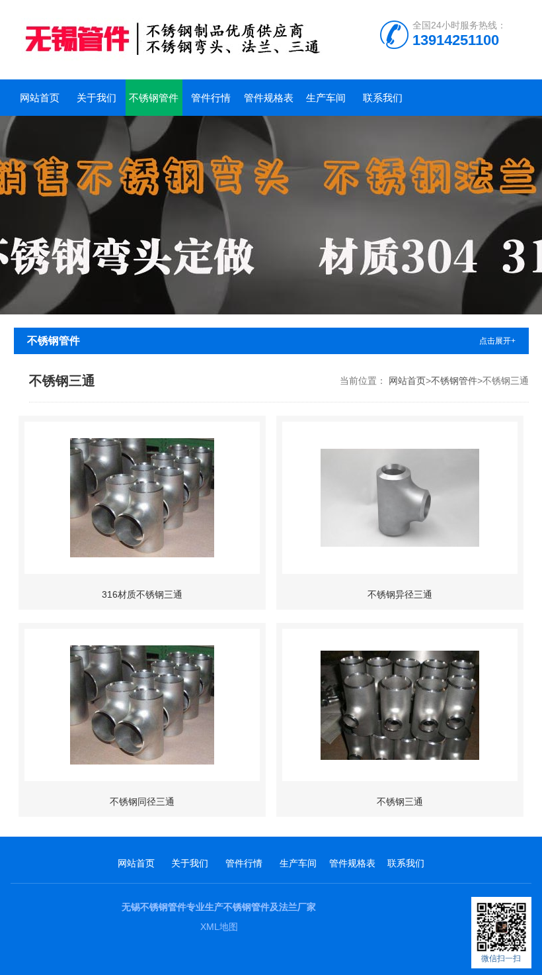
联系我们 (383, 97)
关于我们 (96, 97)
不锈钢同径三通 (142, 801)
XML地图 (219, 926)
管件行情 (211, 97)
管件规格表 (268, 97)
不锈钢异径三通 (400, 594)
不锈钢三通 (400, 801)
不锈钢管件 (153, 97)
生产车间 (326, 97)
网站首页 (39, 97)
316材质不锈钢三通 (142, 594)
